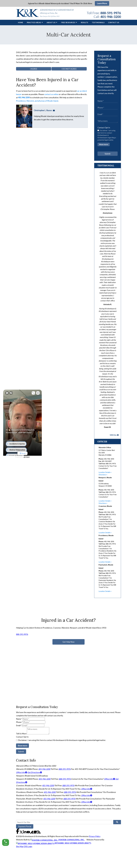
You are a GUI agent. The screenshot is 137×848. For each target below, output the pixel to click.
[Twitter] (21, 833)
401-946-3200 (110, 17)
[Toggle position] (33, 393)
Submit (107, 153)
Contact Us (113, 22)
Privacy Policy (94, 836)
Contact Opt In (104, 127)
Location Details (104, 472)
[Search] (117, 822)
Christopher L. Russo (43, 110)
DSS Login (28, 846)
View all (113, 435)
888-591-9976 (110, 13)
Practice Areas (34, 22)
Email (19, 725)
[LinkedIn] (25, 833)
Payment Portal (24, 826)
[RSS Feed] (38, 833)
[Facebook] (18, 833)
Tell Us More (21, 733)
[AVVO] (32, 833)
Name (19, 719)
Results (84, 22)
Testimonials (98, 22)
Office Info (20, 772)
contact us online (51, 94)
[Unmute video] (7, 393)
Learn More (102, 3)
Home (20, 22)
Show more (103, 144)
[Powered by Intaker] (27, 457)
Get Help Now (68, 642)
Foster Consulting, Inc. (71, 840)
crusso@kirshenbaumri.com (54, 110)
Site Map (19, 846)
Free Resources (68, 22)
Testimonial (105, 165)
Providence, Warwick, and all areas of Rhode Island (37, 101)
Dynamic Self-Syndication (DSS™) (72, 843)
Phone (19, 722)
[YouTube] (28, 833)
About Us (51, 22)
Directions (102, 475)
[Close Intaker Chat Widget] (38, 393)
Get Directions (33, 772)
